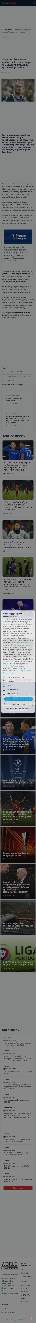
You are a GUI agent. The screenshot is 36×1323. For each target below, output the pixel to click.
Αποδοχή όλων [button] (19, 699)
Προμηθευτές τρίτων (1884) (20, 643)
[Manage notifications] (31, 1318)
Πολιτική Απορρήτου (9, 673)
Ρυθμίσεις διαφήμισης (10, 666)
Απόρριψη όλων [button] (19, 704)
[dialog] (18, 661)
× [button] (32, 613)
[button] (18, 709)
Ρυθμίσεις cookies (26, 671)
